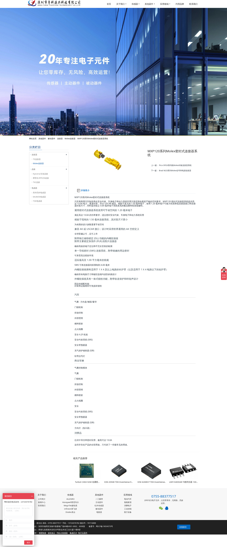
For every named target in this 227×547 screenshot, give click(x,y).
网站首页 (33, 138)
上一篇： (171, 165)
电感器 (34, 188)
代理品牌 (180, 3)
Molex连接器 (70, 138)
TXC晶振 (36, 182)
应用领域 (164, 3)
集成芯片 (73, 533)
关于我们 (120, 3)
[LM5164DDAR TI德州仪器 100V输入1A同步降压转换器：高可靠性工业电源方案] (183, 470)
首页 (109, 3)
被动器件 (51, 138)
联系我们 (193, 3)
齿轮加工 (51, 533)
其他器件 (149, 3)
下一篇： (171, 170)
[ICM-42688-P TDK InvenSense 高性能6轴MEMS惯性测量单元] (151, 470)
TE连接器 (37, 159)
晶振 (33, 169)
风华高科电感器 (39, 192)
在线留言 (183, 527)
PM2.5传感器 (62, 533)
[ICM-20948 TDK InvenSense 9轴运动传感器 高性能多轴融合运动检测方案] (119, 470)
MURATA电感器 (39, 197)
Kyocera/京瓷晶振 (40, 174)
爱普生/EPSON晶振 (41, 178)
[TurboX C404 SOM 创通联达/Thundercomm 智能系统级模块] (87, 470)
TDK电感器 (37, 201)
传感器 (135, 3)
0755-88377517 (163, 496)
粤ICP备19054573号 (104, 526)
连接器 (60, 138)
